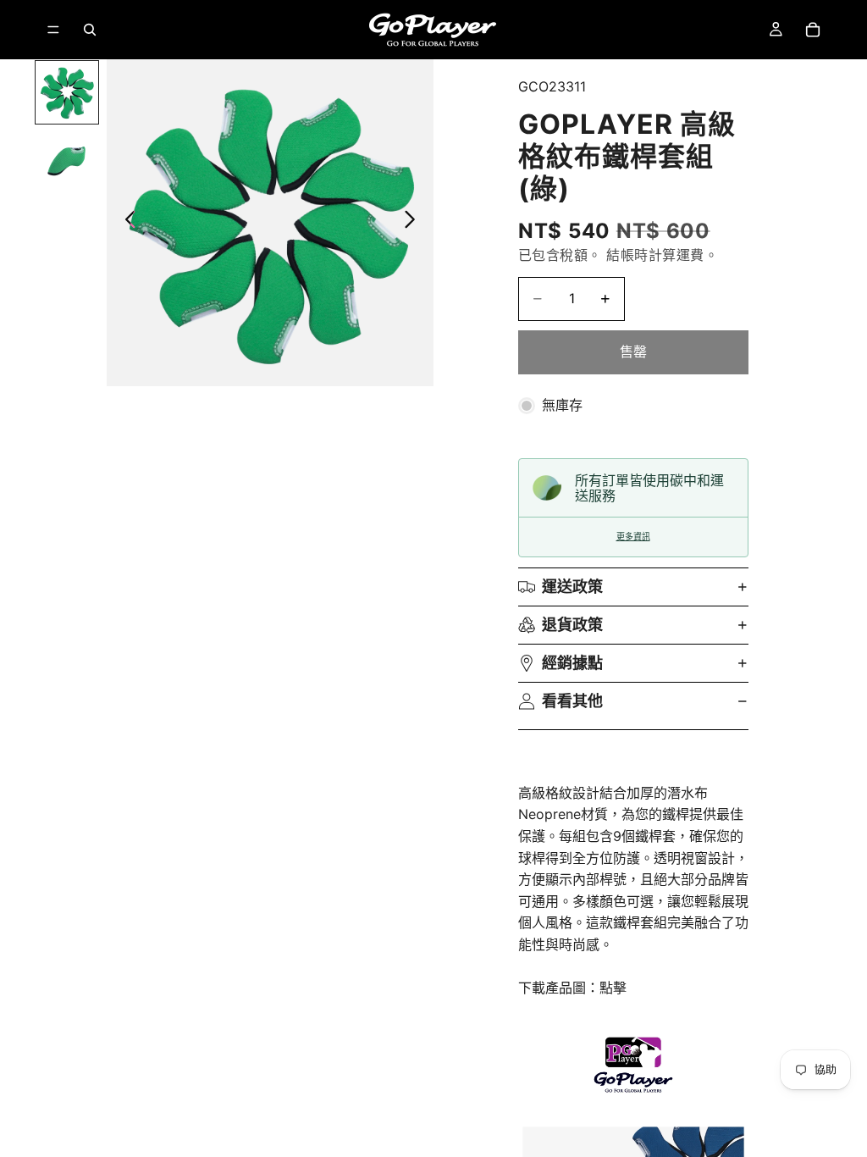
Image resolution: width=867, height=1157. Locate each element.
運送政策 (572, 586)
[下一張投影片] (414, 222)
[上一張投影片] (126, 222)
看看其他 (572, 701)
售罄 (633, 351)
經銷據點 (572, 663)
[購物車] (812, 29)
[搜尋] (89, 29)
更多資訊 (633, 536)
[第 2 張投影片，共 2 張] (66, 160)
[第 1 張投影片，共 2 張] (66, 92)
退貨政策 (572, 625)
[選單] (53, 29)
